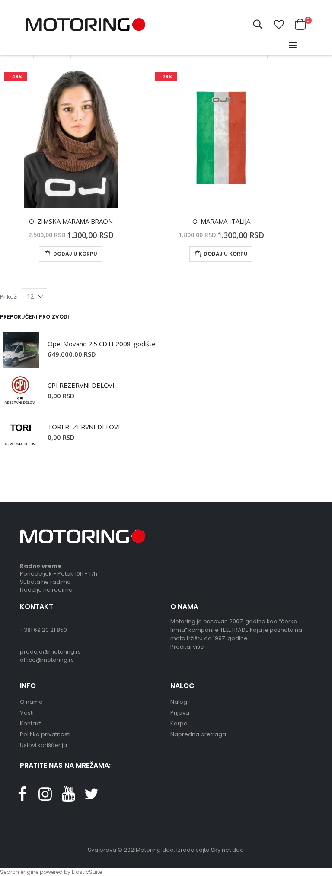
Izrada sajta (193, 850)
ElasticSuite (87, 872)
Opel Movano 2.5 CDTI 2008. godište (102, 343)
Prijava (179, 713)
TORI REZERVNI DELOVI (84, 426)
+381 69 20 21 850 (43, 630)
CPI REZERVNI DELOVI (81, 385)
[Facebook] (22, 797)
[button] (278, 24)
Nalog (178, 702)
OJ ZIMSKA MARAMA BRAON (71, 221)
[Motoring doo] (82, 24)
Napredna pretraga (198, 734)
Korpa (179, 723)
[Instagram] (45, 797)
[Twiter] (91, 797)
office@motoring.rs (47, 660)
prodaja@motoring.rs (50, 651)
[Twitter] (68, 797)
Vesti (27, 713)
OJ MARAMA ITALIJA (221, 221)
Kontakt (30, 723)
